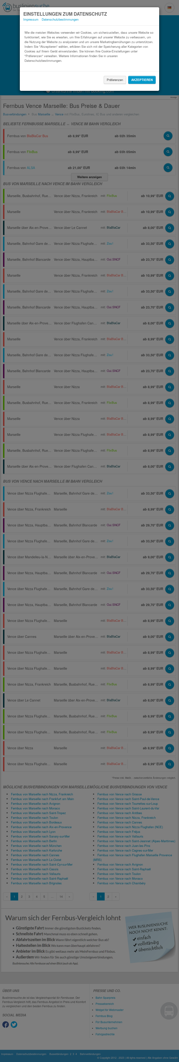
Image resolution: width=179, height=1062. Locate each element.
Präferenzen (115, 79)
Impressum (30, 19)
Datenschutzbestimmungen (60, 19)
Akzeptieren (142, 79)
